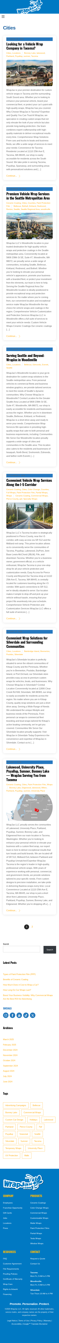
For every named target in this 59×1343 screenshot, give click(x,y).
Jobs (5, 1218)
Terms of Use (24, 1321)
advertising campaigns (15, 1105)
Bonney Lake (30, 53)
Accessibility (17, 1324)
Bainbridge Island (31, 651)
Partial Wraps (41, 492)
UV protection (11, 1155)
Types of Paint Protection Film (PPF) (19, 974)
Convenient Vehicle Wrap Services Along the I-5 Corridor (29, 482)
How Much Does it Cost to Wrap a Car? (21, 985)
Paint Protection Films (39, 1228)
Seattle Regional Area (30, 209)
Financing (7, 1294)
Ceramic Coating (13, 203)
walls (26, 1155)
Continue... (11, 176)
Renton (9, 209)
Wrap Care (7, 1284)
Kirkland (32, 206)
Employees (8, 1203)
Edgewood (26, 788)
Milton (44, 788)
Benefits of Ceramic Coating (15, 979)
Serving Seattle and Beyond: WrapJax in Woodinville (25, 357)
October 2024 (9, 1060)
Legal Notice (12, 1321)
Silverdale (18, 654)
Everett (45, 365)
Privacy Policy (36, 1321)
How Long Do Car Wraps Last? (17, 990)
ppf (20, 499)
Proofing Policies (10, 1274)
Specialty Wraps (30, 499)
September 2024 (10, 1066)
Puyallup (19, 56)
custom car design (14, 1120)
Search (6, 943)
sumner (27, 56)
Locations (16, 53)
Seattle (17, 209)
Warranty (47, 1321)
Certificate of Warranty (12, 1279)
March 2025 (8, 1039)
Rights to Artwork (10, 1289)
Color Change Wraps (39, 1208)
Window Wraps (36, 1243)
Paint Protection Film (26, 492)
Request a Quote (37, 1259)
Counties (32, 203)
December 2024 (10, 1050)
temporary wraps (13, 1148)
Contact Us (35, 1264)
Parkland (10, 56)
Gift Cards (7, 1213)
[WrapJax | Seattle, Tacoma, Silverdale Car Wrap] (23, 1189)
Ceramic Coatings (38, 1203)
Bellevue (17, 206)
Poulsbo (9, 654)
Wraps (9, 496)
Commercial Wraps (39, 496)
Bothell (25, 206)
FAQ (5, 1259)
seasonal (23, 1134)
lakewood (41, 53)
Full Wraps (11, 492)
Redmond (41, 206)
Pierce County (12, 499)
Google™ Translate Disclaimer (35, 1324)
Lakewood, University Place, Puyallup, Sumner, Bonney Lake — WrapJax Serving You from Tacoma (27, 773)
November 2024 (10, 1055)
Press (5, 1228)
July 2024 (7, 1076)
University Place (38, 791)
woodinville (45, 209)
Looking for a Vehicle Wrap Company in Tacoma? (24, 46)
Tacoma (34, 56)
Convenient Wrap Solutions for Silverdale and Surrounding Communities (26, 642)
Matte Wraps (35, 1223)
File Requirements (11, 1269)
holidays (33, 1120)
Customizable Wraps (39, 1218)
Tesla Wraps (35, 1238)
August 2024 (8, 1071)
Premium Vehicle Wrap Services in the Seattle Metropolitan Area (28, 195)
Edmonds (37, 365)
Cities (8, 53)
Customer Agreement (12, 1264)
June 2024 (7, 1081)
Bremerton (45, 651)
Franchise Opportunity (12, 1208)
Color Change (34, 489)
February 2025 (9, 1045)
